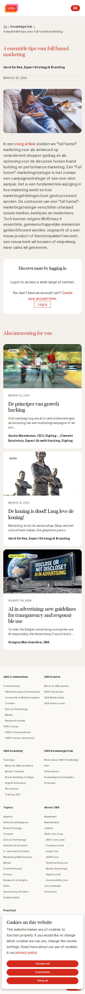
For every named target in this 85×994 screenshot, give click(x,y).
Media (9, 714)
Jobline (48, 828)
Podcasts (49, 783)
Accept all (42, 963)
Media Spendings (56, 868)
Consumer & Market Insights (22, 697)
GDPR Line (52, 857)
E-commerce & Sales (16, 851)
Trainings (8, 759)
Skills (6, 885)
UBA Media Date (54, 697)
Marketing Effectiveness (17, 857)
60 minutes (11, 788)
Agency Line (53, 874)
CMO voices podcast (18, 732)
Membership (51, 822)
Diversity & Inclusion (15, 845)
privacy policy (26, 952)
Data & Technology (16, 709)
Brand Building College (19, 777)
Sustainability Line (57, 880)
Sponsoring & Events (15, 891)
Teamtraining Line (56, 862)
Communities (11, 686)
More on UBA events (56, 686)
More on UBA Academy (19, 765)
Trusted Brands (12, 868)
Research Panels (15, 720)
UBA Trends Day (53, 691)
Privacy (7, 874)
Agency (8, 816)
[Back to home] (11, 8)
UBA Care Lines (53, 833)
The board (50, 891)
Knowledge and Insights (59, 777)
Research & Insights (15, 880)
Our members (52, 885)
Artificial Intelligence (15, 822)
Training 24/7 (12, 794)
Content (10, 703)
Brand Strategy (12, 828)
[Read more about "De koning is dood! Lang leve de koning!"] (42, 499)
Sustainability (11, 897)
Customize (42, 972)
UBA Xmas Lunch (54, 703)
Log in (42, 304)
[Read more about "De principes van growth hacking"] (42, 396)
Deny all (42, 980)
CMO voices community (19, 738)
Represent (50, 816)
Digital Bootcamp (15, 783)
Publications (51, 771)
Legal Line (52, 851)
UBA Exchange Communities (22, 691)
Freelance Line (55, 845)
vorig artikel (25, 144)
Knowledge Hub (21, 26)
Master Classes (14, 771)
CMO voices (10, 726)
